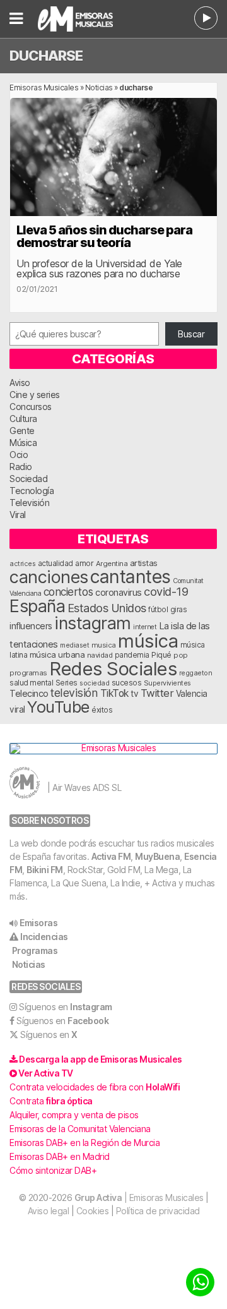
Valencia (191, 694)
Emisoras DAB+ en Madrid (59, 1156)
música (148, 641)
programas (28, 672)
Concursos (30, 406)
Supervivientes (167, 683)
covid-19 (166, 591)
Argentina (112, 563)
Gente (22, 430)
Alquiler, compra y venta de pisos (74, 1114)
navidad (100, 655)
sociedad (94, 683)
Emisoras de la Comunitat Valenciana (80, 1128)
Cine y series (34, 394)
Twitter (157, 693)
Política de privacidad (158, 1210)
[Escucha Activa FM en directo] (206, 18)
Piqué (161, 655)
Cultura (23, 418)
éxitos (101, 710)
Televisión (29, 502)
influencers (30, 625)
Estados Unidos (106, 608)
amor (84, 563)
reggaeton (195, 672)
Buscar (191, 334)
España (37, 606)
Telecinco (29, 693)
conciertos (68, 591)
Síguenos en (65, 1006)
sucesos (127, 682)
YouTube (58, 706)
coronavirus (118, 592)
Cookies (92, 1210)
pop (180, 655)
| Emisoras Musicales (139, 1197)
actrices (22, 563)
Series (66, 683)
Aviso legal (48, 1210)
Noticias (99, 87)
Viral (17, 514)
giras (178, 609)
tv (134, 694)
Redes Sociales (113, 669)
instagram (92, 623)
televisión (74, 692)
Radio (20, 466)
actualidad (55, 563)
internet (144, 627)
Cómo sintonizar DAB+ (52, 1170)
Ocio (18, 454)
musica (103, 645)
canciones (48, 577)
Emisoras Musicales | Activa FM (81, 19)
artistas (144, 563)
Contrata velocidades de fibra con (94, 1087)
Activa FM (111, 856)
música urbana (57, 654)
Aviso (19, 382)
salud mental (31, 683)
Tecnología (31, 490)
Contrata (51, 1100)
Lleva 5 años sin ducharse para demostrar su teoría (104, 236)
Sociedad (28, 478)
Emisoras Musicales (43, 87)
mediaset (74, 645)
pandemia (132, 655)
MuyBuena (157, 856)
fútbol (158, 609)
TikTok (114, 693)
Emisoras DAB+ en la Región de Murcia (84, 1142)
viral (17, 709)
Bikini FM (44, 869)
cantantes (130, 576)
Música (23, 442)
